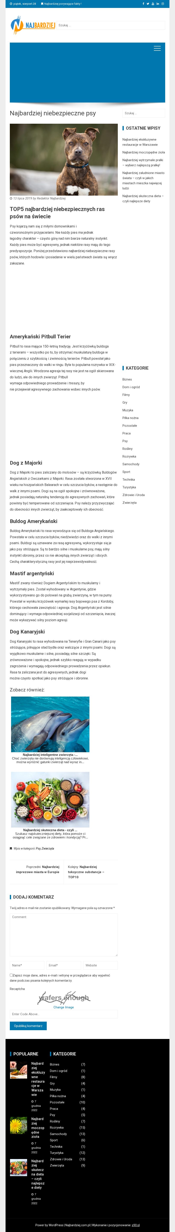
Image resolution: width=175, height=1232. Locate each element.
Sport (126, 472)
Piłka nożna (130, 418)
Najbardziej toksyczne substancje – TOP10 (86, 872)
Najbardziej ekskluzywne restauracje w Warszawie (38, 1079)
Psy (38, 848)
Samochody (130, 464)
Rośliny (127, 449)
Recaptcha (17, 989)
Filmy (126, 395)
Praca (126, 433)
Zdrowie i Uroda (133, 495)
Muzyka (127, 410)
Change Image (64, 1007)
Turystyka (129, 487)
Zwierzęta (48, 848)
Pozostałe (129, 426)
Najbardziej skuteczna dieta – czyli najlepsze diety (38, 1174)
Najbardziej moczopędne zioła (143, 152)
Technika (128, 480)
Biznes (127, 379)
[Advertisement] (87, 84)
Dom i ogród (131, 387)
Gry (124, 402)
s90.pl (136, 1225)
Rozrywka (129, 456)
